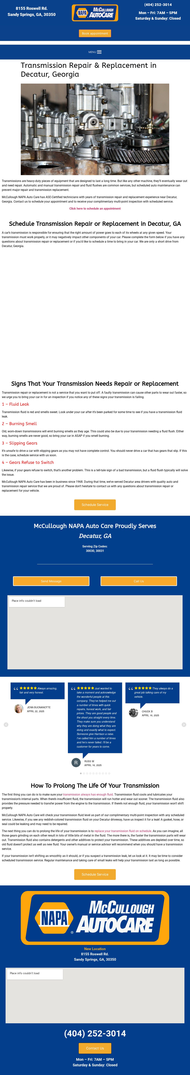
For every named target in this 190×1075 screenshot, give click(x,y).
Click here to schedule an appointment (95, 208)
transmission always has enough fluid (88, 794)
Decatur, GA (95, 536)
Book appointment (95, 33)
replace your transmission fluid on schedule (122, 831)
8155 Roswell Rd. (32, 8)
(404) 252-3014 (158, 4)
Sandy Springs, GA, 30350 (32, 14)
